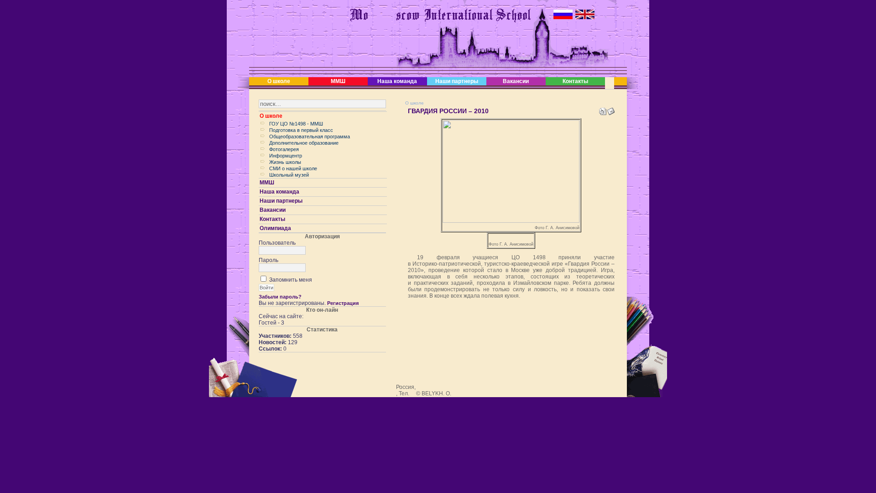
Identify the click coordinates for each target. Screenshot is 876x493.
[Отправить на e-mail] (611, 109)
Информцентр (285, 155)
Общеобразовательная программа (309, 136)
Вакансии (516, 81)
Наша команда (397, 81)
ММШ (338, 81)
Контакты (575, 81)
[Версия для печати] (602, 109)
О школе (278, 81)
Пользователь (277, 243)
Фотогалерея (284, 149)
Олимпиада (275, 228)
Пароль (268, 260)
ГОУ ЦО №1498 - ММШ (296, 123)
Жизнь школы (285, 162)
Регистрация (343, 303)
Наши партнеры (456, 81)
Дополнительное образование (304, 143)
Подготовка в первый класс (301, 130)
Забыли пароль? (280, 296)
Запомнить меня (290, 280)
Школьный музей (289, 175)
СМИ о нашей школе (293, 168)
